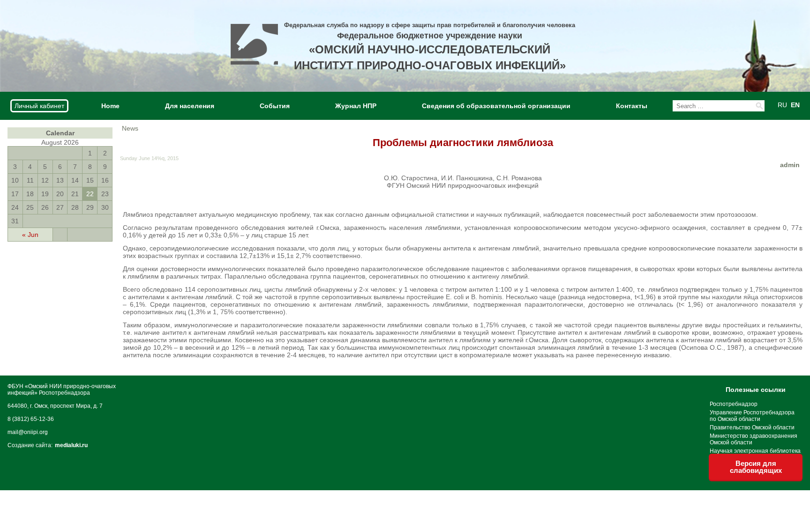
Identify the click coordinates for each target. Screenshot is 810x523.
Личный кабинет (39, 106)
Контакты (631, 106)
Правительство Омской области (752, 427)
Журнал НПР (355, 106)
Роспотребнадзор (734, 404)
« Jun (30, 234)
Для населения (189, 106)
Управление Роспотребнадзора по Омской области (752, 415)
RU (782, 105)
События (275, 106)
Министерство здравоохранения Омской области (753, 439)
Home (110, 106)
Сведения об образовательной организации (496, 106)
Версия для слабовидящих (756, 466)
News (130, 128)
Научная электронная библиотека (755, 451)
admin (790, 165)
